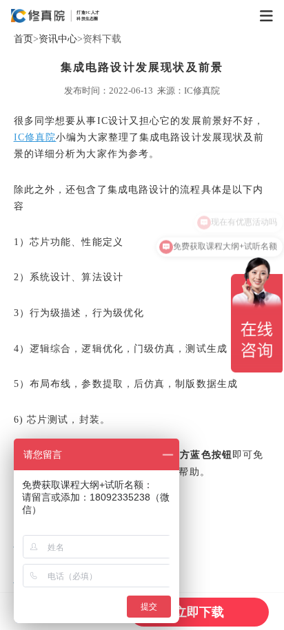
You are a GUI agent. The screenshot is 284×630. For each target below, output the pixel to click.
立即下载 (199, 612)
